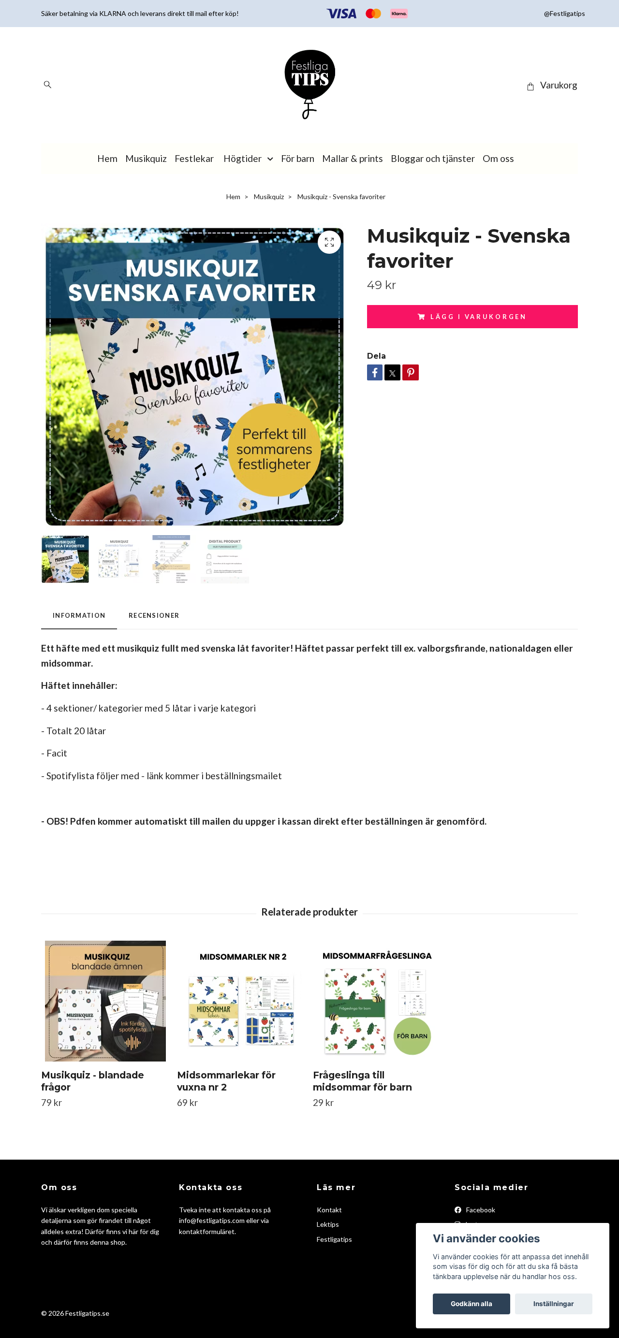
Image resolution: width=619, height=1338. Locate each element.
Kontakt (329, 1210)
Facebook (480, 1210)
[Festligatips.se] (309, 85)
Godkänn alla (471, 1304)
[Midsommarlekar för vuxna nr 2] (241, 1001)
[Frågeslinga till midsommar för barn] (377, 1001)
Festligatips (334, 1239)
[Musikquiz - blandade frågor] (105, 1001)
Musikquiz (146, 158)
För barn (297, 158)
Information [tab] (79, 615)
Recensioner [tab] (154, 615)
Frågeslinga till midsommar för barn (362, 1081)
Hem (107, 158)
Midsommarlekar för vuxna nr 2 (226, 1081)
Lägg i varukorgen (478, 316)
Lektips (328, 1224)
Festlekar (194, 158)
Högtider (242, 158)
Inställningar (553, 1304)
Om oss (498, 158)
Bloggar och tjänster (433, 158)
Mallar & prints (352, 158)
